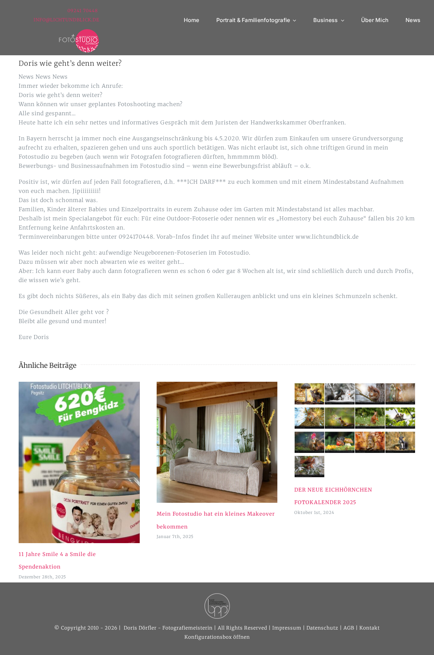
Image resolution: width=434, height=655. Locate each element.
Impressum (286, 628)
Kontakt (369, 628)
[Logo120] (79, 31)
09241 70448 (83, 11)
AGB (348, 628)
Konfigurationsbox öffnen (217, 637)
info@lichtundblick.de (66, 20)
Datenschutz (322, 628)
